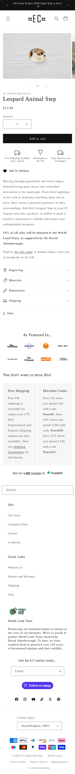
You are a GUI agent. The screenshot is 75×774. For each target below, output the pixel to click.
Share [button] (10, 313)
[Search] (68, 490)
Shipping (13, 585)
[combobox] (37, 490)
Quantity (8, 116)
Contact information (39, 768)
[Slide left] (28, 86)
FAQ (11, 594)
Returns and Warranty (21, 576)
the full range (24, 251)
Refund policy (55, 755)
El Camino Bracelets (32, 755)
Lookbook (14, 542)
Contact (12, 533)
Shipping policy (59, 762)
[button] (8, 18)
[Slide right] (46, 86)
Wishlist (15, 567)
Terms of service (38, 762)
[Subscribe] (59, 671)
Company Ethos (18, 524)
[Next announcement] (67, 5)
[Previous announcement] (7, 5)
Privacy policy (18, 762)
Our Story (14, 515)
